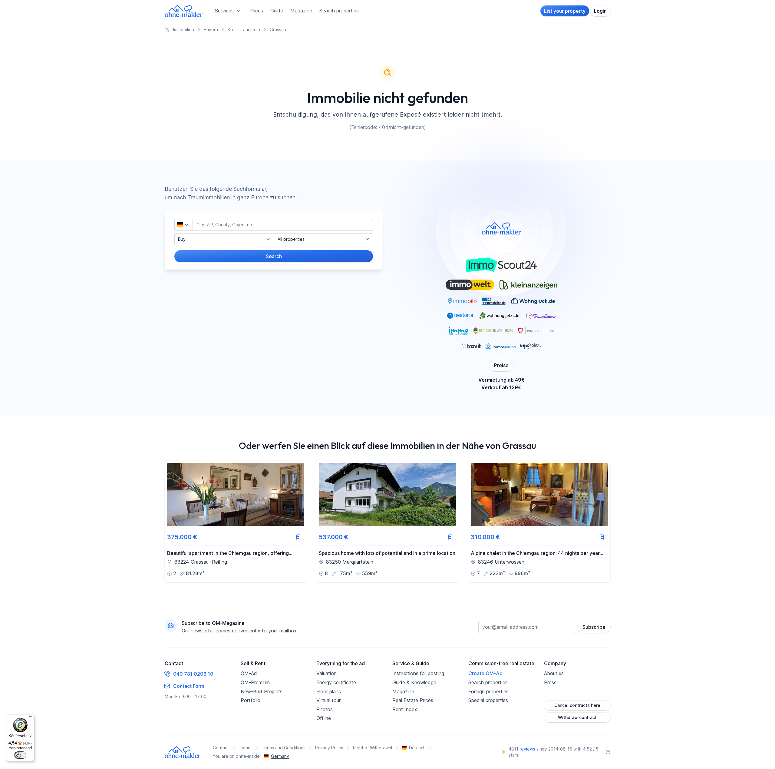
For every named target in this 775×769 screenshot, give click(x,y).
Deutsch (417, 747)
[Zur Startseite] (184, 11)
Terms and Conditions (283, 747)
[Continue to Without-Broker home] (183, 752)
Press (550, 682)
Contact (221, 747)
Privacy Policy (329, 747)
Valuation (326, 673)
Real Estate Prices (412, 700)
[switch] (20, 755)
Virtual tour (328, 700)
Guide (276, 11)
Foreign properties (488, 691)
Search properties (339, 11)
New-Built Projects (261, 691)
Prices (256, 11)
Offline (323, 718)
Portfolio (250, 700)
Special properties (488, 700)
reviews (527, 748)
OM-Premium (255, 682)
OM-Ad (249, 673)
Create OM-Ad (485, 673)
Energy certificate (336, 682)
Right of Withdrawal (372, 747)
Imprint (245, 747)
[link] (236, 521)
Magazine (301, 11)
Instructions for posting (418, 673)
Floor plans (328, 691)
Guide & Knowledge (414, 682)
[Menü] (30, 718)
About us (554, 673)
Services (224, 11)
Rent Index (404, 709)
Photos (324, 709)
